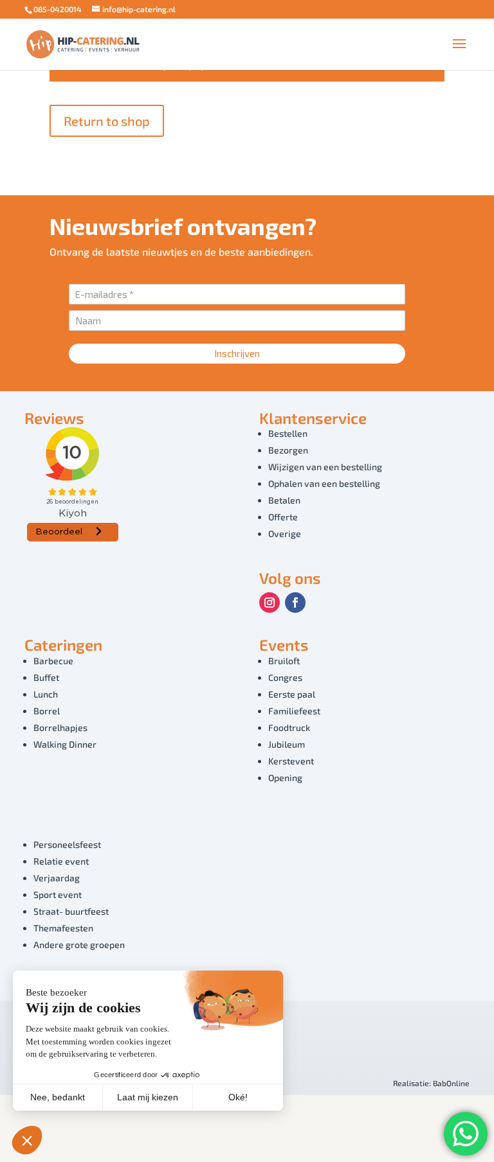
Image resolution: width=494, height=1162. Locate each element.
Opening (285, 777)
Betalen (284, 500)
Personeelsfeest (67, 844)
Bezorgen (288, 450)
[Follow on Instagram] (269, 602)
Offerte (283, 516)
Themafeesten (63, 927)
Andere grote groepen (79, 944)
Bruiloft (284, 660)
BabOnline (451, 1082)
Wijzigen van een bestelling (325, 466)
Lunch (45, 694)
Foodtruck (289, 727)
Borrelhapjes (60, 727)
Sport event (57, 894)
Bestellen (287, 433)
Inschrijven (237, 353)
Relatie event (61, 861)
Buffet (46, 677)
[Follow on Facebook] (295, 602)
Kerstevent (291, 760)
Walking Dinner (64, 744)
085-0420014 (57, 8)
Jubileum (286, 744)
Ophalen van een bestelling (324, 483)
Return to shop (107, 120)
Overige (284, 533)
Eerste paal (291, 694)
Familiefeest (294, 710)
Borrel (46, 710)
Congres (285, 677)
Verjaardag (56, 877)
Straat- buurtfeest (71, 911)
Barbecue (53, 660)
